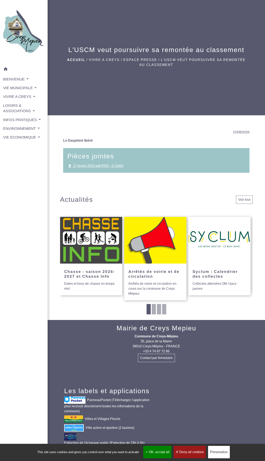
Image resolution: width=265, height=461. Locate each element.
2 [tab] (154, 309)
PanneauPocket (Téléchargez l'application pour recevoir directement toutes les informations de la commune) (106, 405)
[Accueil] (24, 32)
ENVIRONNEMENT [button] (20, 129)
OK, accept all (158, 452)
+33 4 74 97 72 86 (156, 351)
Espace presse (140, 60)
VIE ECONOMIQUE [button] (20, 137)
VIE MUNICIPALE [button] (18, 88)
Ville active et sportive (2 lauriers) (110, 427)
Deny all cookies (191, 452)
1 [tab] (149, 309)
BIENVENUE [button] (14, 79)
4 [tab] (164, 309)
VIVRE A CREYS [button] (17, 97)
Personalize (219, 452)
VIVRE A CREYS (104, 60)
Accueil (76, 60)
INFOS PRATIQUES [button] (20, 120)
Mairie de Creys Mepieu (156, 328)
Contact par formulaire (156, 358)
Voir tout (244, 199)
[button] (24, 70)
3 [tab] (159, 309)
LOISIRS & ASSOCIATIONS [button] (17, 108)
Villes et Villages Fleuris (102, 419)
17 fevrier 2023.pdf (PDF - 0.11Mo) (95, 166)
